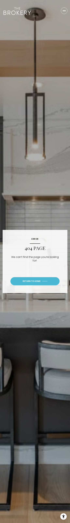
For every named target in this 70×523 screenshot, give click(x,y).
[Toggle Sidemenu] (64, 10)
